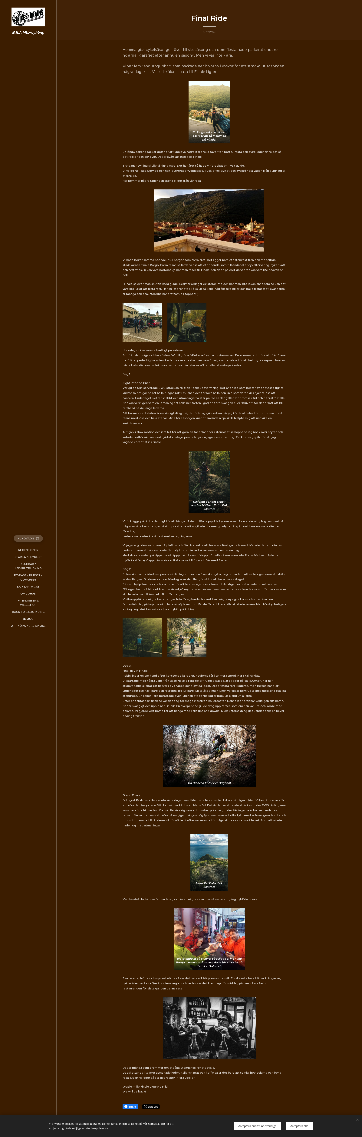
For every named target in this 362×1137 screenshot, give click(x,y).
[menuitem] (28, 550)
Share (132, 1106)
